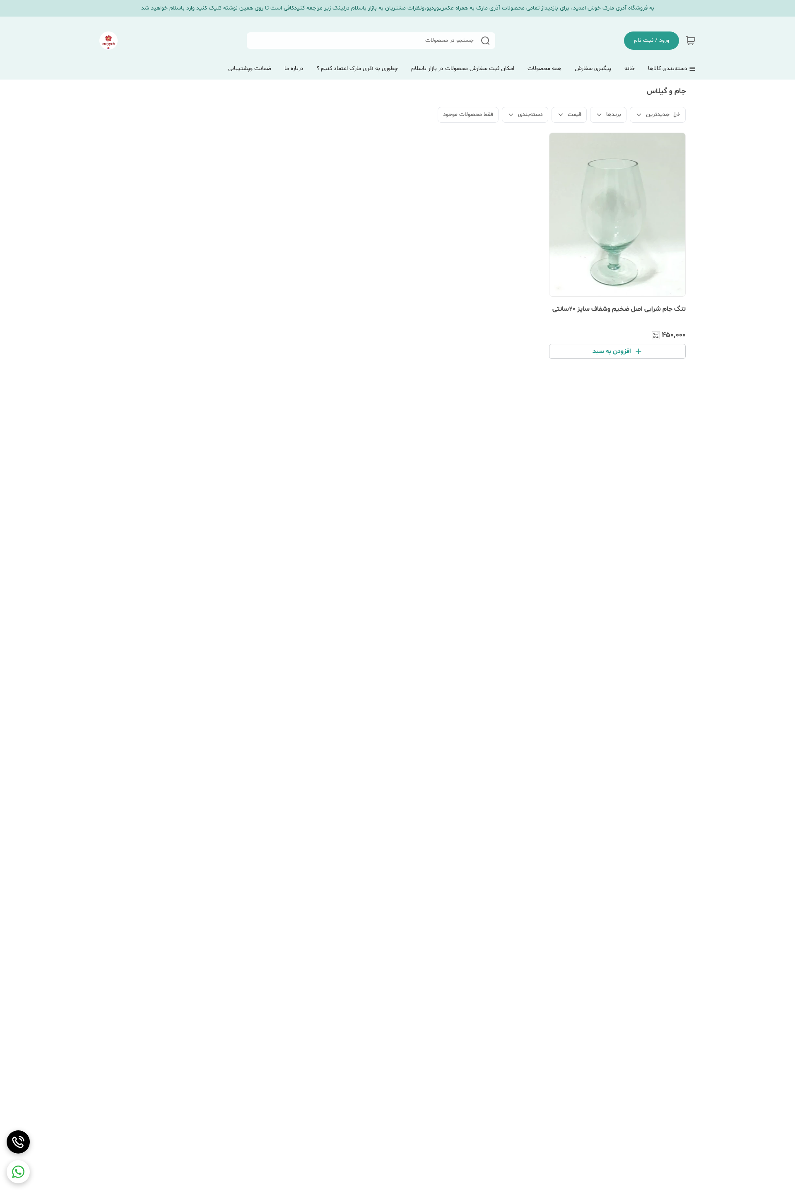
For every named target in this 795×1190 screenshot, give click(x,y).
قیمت (574, 115)
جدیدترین (658, 115)
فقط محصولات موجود (468, 115)
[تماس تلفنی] (18, 1142)
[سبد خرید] (691, 41)
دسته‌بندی (530, 115)
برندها (613, 115)
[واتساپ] (18, 1171)
